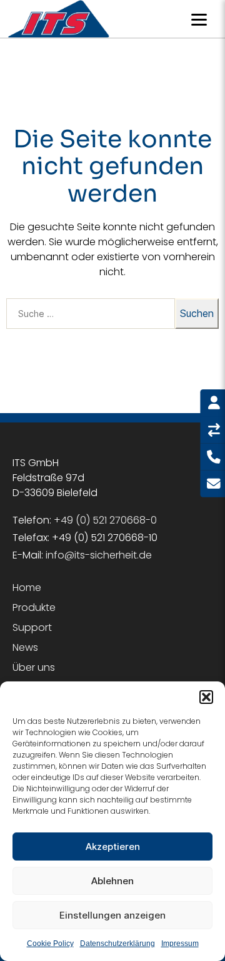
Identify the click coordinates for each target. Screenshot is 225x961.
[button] (206, 697)
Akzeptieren (113, 846)
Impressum (180, 943)
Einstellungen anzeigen (112, 915)
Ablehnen (112, 881)
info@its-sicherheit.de (99, 555)
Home (26, 587)
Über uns (33, 667)
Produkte (34, 607)
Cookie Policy (50, 943)
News (25, 647)
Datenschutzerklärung (117, 943)
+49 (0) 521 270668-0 (105, 520)
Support (32, 627)
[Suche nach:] (88, 316)
